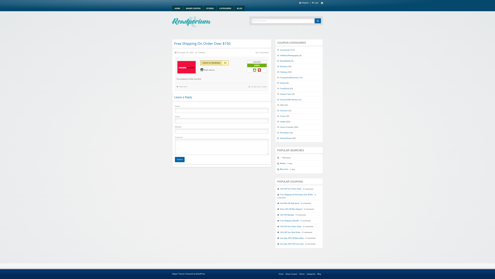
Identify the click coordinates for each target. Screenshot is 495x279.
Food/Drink (284, 89)
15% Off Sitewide (287, 215)
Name (177, 106)
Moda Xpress (209, 70)
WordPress (200, 274)
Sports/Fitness (286, 138)
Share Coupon (193, 8)
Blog (239, 8)
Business (283, 66)
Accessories (285, 50)
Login (316, 3)
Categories (225, 8)
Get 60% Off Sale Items (289, 203)
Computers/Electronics (289, 78)
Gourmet (283, 111)
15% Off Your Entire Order (291, 189)
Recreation (284, 133)
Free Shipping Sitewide (289, 221)
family (282, 83)
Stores (210, 8)
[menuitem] (177, 8)
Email (177, 116)
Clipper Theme (178, 274)
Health (282, 122)
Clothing (201, 53)
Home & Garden (286, 127)
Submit (180, 159)
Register (305, 3)
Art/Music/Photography (289, 56)
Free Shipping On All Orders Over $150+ (296, 195)
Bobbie (283, 163)
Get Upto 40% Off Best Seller (292, 238)
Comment (179, 137)
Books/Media (285, 61)
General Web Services (289, 100)
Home (177, 8)
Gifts (282, 105)
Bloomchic (284, 169)
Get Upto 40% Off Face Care (292, 244)
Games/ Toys (285, 94)
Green (282, 116)
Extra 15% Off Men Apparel (291, 209)
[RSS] (322, 3)
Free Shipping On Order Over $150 (202, 43)
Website (178, 127)
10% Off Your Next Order (290, 232)
